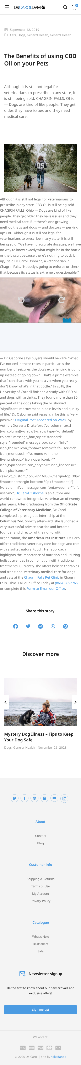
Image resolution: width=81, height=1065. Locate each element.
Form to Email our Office (46, 588)
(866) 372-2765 (66, 583)
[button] (15, 626)
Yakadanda (58, 1057)
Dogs (21, 35)
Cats (13, 35)
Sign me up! (40, 1009)
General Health (37, 35)
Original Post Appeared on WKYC (41, 420)
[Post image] (40, 702)
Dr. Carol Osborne (30, 493)
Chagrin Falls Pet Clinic (41, 577)
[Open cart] (74, 7)
